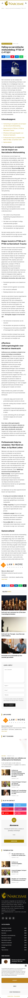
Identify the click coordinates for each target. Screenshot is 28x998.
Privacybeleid (17, 996)
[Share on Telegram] (17, 56)
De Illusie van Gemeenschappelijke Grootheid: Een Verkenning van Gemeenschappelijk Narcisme (18, 773)
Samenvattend (7, 142)
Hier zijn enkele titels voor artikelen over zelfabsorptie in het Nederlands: (19, 855)
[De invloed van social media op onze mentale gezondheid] (14, 646)
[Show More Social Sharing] (25, 56)
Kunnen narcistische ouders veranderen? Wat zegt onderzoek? (18, 961)
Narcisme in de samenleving (8, 935)
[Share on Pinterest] (12, 56)
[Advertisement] (14, 26)
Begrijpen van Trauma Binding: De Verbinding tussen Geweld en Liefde (19, 792)
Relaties (3, 947)
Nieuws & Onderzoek (6, 942)
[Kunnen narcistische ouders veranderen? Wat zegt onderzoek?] (5, 962)
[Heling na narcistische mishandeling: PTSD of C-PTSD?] (14, 68)
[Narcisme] (14, 3)
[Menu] (2, 3)
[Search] (26, 3)
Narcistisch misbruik (6, 937)
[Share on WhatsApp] (21, 56)
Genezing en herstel (6, 928)
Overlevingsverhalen (6, 945)
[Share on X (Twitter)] (8, 56)
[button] (26, 965)
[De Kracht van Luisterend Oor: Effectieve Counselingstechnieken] (14, 602)
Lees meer (4, 579)
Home (2, 8)
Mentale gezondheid (7, 43)
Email (14, 834)
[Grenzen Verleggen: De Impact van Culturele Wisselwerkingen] (5, 784)
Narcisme (3, 933)
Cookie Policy (10, 996)
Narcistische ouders (6, 940)
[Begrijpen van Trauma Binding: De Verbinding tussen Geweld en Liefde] (5, 792)
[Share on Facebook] (3, 56)
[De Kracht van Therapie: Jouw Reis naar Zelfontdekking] (14, 624)
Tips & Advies (4, 949)
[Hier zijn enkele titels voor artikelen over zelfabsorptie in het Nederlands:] (14, 746)
